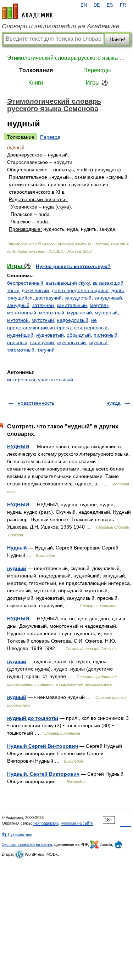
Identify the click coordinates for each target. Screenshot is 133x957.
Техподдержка (46, 823)
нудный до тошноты (32, 718)
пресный (17, 342)
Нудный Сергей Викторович (42, 746)
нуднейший (20, 335)
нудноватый (50, 335)
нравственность (36, 403)
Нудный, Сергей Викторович (43, 774)
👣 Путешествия (17, 834)
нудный (16, 568)
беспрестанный (25, 283)
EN (84, 5)
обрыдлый (79, 335)
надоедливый (72, 320)
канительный (72, 305)
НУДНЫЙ (18, 446)
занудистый (78, 298)
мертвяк (99, 305)
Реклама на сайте (77, 823)
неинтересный (90, 327)
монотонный (21, 312)
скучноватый (71, 342)
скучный (98, 342)
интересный (21, 379)
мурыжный (79, 312)
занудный (18, 305)
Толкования (36, 70)
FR (123, 5)
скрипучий (42, 342)
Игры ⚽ (97, 83)
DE (97, 5)
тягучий (46, 350)
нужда (113, 403)
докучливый (35, 290)
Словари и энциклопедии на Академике (61, 26)
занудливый (108, 298)
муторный (106, 312)
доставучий (48, 298)
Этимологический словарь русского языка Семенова (66, 58)
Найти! (117, 39)
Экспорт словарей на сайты (27, 844)
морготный (51, 312)
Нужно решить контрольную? (73, 266)
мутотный (43, 320)
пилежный (105, 335)
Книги (35, 83)
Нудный (17, 548)
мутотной (18, 320)
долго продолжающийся (80, 290)
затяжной (43, 305)
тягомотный (20, 350)
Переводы (97, 70)
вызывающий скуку (68, 283)
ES (110, 5)
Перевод (50, 137)
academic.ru (27, 11)
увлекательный (55, 379)
